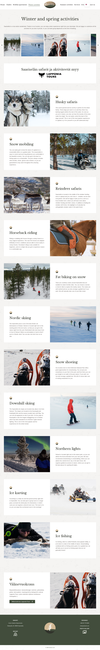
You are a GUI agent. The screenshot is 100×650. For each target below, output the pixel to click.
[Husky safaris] (62, 45)
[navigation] (87, 4)
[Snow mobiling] (85, 45)
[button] (2, 45)
